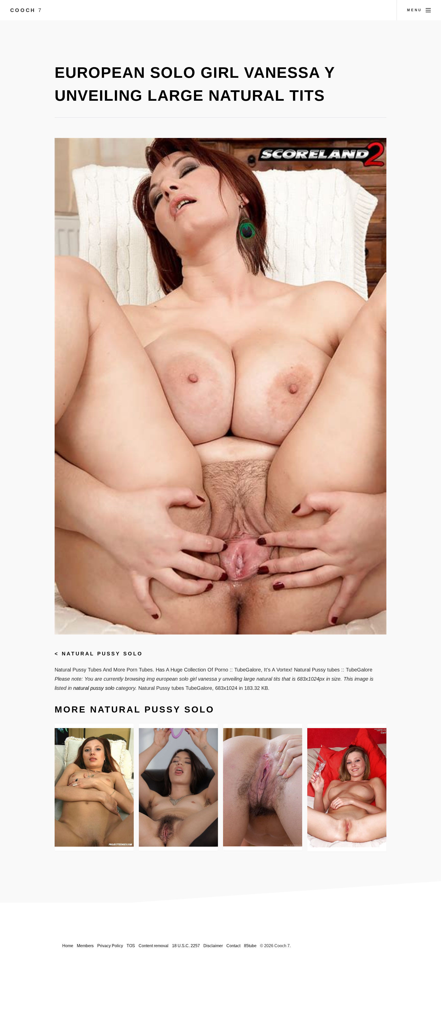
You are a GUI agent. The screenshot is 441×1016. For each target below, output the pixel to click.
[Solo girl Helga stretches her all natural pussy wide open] (262, 787)
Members (85, 946)
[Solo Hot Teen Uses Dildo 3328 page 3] (94, 787)
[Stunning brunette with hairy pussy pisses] (178, 787)
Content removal (153, 946)
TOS (131, 946)
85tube (250, 946)
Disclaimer (213, 946)
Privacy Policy (110, 946)
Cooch (26, 10)
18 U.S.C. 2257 (186, 946)
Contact (233, 946)
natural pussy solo (102, 653)
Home (67, 946)
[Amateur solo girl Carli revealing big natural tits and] (346, 787)
